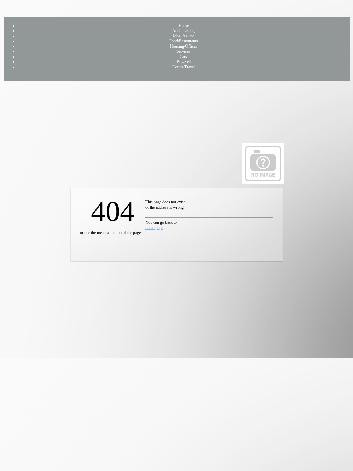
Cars (183, 56)
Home (184, 25)
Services (183, 51)
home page (154, 227)
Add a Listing (183, 30)
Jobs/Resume (183, 35)
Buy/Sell (183, 61)
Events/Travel (183, 66)
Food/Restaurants (183, 41)
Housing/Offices (183, 46)
